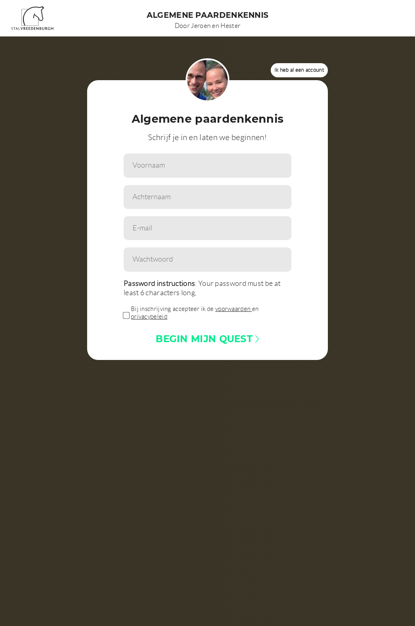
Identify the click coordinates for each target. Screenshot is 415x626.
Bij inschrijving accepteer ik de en (195, 313)
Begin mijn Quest (205, 339)
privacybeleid (149, 316)
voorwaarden (233, 309)
